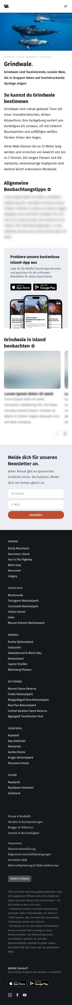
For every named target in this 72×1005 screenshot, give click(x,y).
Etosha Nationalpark (20, 642)
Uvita (11, 617)
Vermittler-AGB (17, 860)
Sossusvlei (14, 647)
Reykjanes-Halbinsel (21, 787)
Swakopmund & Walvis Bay (25, 653)
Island (12, 775)
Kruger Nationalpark (20, 757)
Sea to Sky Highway (20, 559)
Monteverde (15, 595)
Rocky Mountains (18, 548)
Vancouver (14, 570)
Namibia (13, 634)
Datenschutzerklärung (21, 849)
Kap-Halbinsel (17, 741)
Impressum (15, 843)
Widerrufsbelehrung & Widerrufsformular (33, 865)
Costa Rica (15, 588)
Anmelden (36, 515)
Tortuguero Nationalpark (23, 600)
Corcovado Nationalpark (23, 606)
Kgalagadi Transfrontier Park (25, 716)
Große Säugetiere (27, 56)
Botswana (15, 681)
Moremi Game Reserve (22, 688)
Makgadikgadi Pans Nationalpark (28, 699)
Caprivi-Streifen (17, 664)
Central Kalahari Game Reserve (27, 711)
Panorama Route (18, 763)
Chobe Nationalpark (20, 694)
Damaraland (15, 658)
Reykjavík (14, 782)
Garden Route (16, 752)
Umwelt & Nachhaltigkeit (23, 833)
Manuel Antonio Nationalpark (26, 623)
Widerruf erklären (19, 878)
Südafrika (15, 728)
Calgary (12, 576)
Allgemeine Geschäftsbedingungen (29, 854)
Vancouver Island (18, 554)
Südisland (14, 793)
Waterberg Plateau (19, 669)
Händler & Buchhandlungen (25, 822)
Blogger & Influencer (21, 827)
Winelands (14, 746)
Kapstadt (13, 735)
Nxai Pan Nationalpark (22, 705)
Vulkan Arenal (16, 611)
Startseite (9, 56)
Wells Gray (14, 565)
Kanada (13, 541)
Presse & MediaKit (19, 816)
